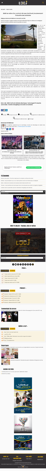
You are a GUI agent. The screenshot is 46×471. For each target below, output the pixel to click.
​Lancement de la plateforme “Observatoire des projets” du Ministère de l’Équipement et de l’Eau (27, 333)
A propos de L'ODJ (6, 379)
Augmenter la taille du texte (38, 115)
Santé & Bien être (9, 157)
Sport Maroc (34, 157)
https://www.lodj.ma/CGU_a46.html (29, 233)
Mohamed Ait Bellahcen (11, 18)
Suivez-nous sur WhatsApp (33, 167)
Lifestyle (16, 157)
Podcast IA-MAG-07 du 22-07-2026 (12, 271)
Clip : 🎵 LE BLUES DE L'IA (9, 313)
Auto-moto (9, 9)
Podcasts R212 (8, 158)
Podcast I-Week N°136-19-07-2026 (11, 273)
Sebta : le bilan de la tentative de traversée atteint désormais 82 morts (16, 183)
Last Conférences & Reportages (37, 158)
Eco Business (36, 155)
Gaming (31, 155)
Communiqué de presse (23, 155)
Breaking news (5, 155)
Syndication (26, 387)
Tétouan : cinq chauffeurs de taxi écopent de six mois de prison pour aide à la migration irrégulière (21, 185)
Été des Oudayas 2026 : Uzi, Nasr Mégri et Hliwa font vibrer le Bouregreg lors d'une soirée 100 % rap (21, 283)
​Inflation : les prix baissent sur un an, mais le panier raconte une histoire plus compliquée (19, 180)
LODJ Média (26, 160)
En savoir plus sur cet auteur (24, 126)
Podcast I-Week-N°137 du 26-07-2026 (12, 267)
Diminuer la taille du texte (21, 119)
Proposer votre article (17, 381)
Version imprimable (24, 115)
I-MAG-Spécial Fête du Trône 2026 (11, 249)
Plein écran (42, 202)
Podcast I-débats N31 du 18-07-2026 (12, 275)
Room (2, 158)
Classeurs (12, 243)
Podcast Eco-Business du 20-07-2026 (12, 269)
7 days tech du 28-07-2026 (10, 253)
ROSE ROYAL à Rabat (6, 346)
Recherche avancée (4, 193)
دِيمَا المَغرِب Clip (7, 307)
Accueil (3, 9)
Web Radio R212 (40, 380)
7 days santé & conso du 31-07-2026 (12, 247)
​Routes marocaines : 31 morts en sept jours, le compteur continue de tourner (17, 178)
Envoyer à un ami (13, 115)
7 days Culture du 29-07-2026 (10, 251)
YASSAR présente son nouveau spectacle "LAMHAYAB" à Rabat (15, 344)
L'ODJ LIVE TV (28, 379)
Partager (31, 119)
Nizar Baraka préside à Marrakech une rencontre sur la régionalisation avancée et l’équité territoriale (22, 320)
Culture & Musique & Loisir (25, 157)
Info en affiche (13, 155)
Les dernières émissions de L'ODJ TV (20, 158)
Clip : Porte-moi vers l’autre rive (11, 305)
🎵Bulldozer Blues (8, 311)
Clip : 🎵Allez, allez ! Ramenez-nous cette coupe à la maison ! (18, 309)
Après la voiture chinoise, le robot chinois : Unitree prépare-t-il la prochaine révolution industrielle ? (34, 152)
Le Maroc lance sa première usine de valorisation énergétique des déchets (16, 187)
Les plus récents (5, 243)
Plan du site (20, 387)
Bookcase (20, 160)
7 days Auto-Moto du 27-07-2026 (11, 255)
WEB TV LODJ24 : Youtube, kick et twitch (23, 198)
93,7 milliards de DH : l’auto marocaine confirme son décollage (11, 152)
